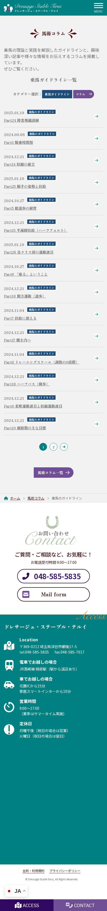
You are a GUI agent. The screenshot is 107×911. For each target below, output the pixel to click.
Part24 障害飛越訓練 (21, 120)
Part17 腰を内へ (17, 340)
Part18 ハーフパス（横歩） (27, 383)
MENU (98, 8)
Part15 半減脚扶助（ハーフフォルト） (36, 230)
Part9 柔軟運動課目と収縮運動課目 (33, 406)
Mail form (53, 594)
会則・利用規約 (33, 870)
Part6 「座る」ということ (26, 274)
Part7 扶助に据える (20, 318)
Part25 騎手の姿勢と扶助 (25, 186)
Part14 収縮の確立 (19, 164)
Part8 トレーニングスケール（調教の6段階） (41, 362)
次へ (64, 447)
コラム (80, 94)
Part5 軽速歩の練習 (20, 208)
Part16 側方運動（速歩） (25, 296)
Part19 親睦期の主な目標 (25, 427)
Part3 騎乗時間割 (18, 142)
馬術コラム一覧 (50, 472)
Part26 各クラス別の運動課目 (29, 252)
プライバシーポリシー (65, 870)
